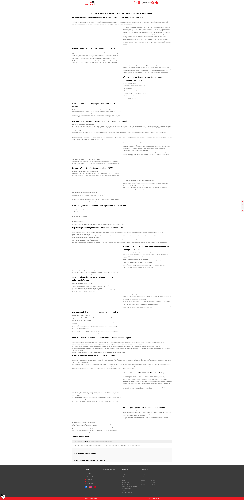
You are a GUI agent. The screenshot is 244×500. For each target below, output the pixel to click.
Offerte (123, 480)
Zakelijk (123, 474)
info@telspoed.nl (90, 483)
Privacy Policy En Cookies (127, 492)
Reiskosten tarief (125, 482)
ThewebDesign (156, 498)
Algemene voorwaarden (127, 484)
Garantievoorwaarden (126, 488)
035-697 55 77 (89, 479)
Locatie (123, 490)
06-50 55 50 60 (90, 481)
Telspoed (88, 498)
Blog (123, 476)
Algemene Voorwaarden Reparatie (129, 486)
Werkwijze (124, 478)
